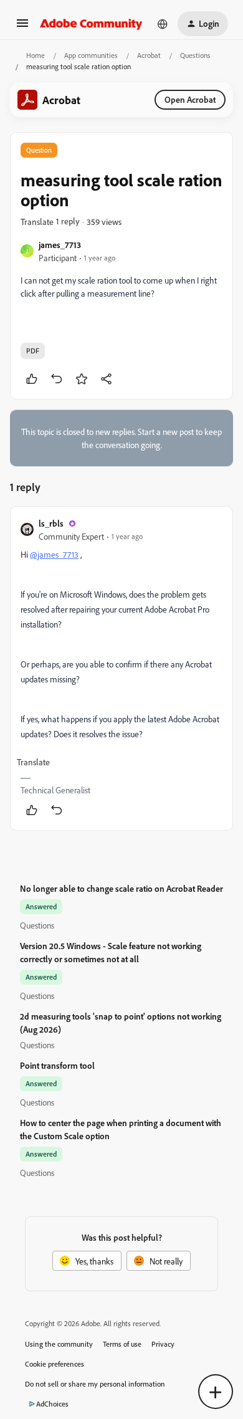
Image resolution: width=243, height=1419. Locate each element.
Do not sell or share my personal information (95, 1383)
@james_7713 (54, 554)
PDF (32, 350)
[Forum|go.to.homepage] (91, 24)
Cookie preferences (54, 1364)
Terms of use (122, 1344)
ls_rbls (51, 523)
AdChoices (52, 1403)
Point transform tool (57, 1065)
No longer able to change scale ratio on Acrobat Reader (121, 888)
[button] (22, 27)
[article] (121, 668)
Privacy (162, 1344)
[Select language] (163, 24)
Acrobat (149, 55)
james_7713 (60, 244)
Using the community (59, 1344)
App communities (91, 55)
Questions (195, 55)
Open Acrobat (190, 99)
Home (35, 55)
